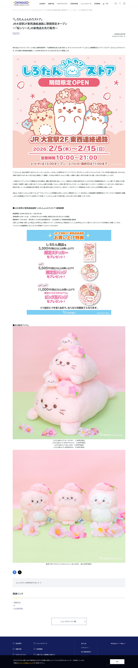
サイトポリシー (85, 648)
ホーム (14, 10)
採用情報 (97, 3)
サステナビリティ (62, 3)
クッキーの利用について (25, 663)
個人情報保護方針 (86, 652)
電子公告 (83, 643)
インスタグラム (18, 608)
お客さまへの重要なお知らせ (45, 654)
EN (107, 3)
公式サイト (17, 602)
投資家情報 (74, 3)
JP (103, 3)
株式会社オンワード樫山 (117, 643)
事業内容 (51, 3)
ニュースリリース (86, 3)
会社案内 (42, 3)
